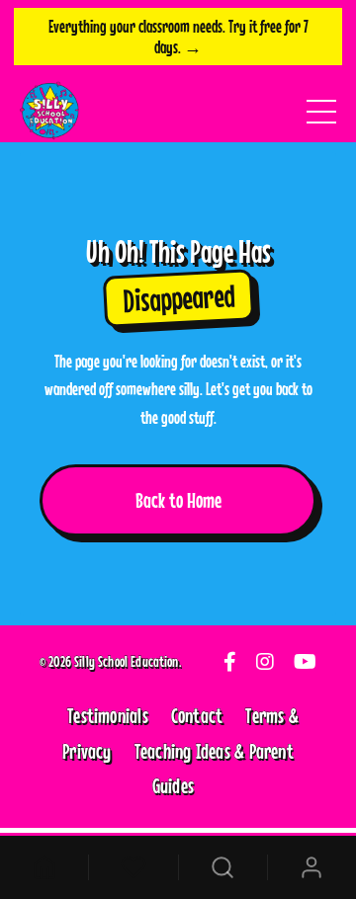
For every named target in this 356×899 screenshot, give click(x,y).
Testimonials (107, 715)
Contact (197, 715)
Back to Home (178, 500)
